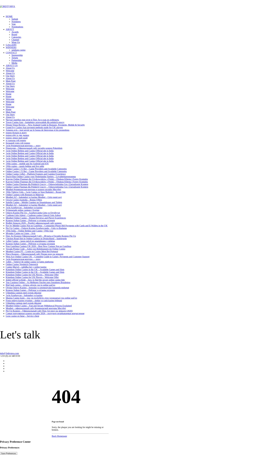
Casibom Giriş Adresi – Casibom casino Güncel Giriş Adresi (33, 215)
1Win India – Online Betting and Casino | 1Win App (29, 231)
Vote (14, 24)
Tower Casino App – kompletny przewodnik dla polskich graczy (35, 122)
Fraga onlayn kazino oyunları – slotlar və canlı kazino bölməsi (34, 300)
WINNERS (11, 47)
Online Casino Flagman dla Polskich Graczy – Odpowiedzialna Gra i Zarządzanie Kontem (47, 184)
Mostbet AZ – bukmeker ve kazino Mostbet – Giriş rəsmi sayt (34, 197)
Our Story (10, 76)
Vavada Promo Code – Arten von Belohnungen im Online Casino (35, 249)
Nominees (16, 21)
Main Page (11, 81)
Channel (15, 39)
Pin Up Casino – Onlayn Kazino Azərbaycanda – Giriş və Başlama (36, 228)
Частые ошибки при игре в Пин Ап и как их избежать (32, 120)
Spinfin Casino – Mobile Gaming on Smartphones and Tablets (34, 202)
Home (8, 94)
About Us (10, 68)
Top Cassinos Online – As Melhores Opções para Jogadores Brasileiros (38, 282)
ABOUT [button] (10, 29)
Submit (15, 19)
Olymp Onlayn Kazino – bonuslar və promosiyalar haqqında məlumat (37, 287)
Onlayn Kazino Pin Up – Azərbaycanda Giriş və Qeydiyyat (33, 213)
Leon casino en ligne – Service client (22, 316)
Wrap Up (16, 42)
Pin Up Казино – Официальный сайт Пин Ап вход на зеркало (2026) (39, 311)
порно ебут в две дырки (17, 135)
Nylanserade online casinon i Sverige (22, 210)
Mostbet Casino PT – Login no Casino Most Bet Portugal (32, 251)
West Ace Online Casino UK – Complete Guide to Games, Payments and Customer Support (47, 256)
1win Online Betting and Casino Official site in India (30, 151)
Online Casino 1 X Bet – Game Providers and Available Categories (36, 169)
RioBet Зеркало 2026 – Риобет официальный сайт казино (34, 223)
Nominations (17, 27)
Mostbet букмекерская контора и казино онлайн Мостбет (33, 189)
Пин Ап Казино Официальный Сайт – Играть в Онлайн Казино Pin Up (41, 236)
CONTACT (11, 52)
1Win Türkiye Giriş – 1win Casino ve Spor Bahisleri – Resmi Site (36, 192)
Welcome (10, 70)
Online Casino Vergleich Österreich (22, 264)
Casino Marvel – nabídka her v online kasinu (26, 267)
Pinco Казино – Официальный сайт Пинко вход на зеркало (34, 254)
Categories (16, 37)
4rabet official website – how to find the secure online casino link (35, 280)
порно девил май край (17, 138)
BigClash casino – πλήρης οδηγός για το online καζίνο (30, 285)
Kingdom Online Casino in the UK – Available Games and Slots (35, 269)
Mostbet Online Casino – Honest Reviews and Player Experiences (36, 218)
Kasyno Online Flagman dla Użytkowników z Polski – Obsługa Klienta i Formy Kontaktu (47, 179)
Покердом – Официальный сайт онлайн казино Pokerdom (34, 148)
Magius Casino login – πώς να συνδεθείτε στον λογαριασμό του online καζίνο (41, 298)
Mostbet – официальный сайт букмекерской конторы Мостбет (36, 308)
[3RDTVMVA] (138, 6)
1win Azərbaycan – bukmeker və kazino (24, 207)
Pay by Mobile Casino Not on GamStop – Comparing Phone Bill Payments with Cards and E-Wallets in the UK (57, 225)
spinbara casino (18, 50)
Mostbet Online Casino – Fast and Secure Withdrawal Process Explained (39, 305)
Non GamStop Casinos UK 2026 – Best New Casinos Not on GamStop (38, 246)
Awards (15, 32)
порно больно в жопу (16, 132)
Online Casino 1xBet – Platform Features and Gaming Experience (36, 174)
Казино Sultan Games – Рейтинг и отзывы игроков (30, 220)
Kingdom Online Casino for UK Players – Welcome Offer (32, 274)
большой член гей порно (18, 143)
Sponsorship (17, 55)
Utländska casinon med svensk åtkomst (23, 293)
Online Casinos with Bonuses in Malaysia (25, 194)
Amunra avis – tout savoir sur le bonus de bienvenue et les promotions (37, 130)
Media (14, 63)
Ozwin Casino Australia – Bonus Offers (24, 200)
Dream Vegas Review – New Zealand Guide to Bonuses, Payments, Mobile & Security (45, 125)
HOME (9, 16)
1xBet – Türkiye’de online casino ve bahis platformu (29, 262)
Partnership (17, 60)
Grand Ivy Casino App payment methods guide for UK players (34, 127)
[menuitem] (141, 21)
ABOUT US (12, 65)
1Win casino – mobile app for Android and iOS (27, 163)
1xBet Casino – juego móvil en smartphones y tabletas (30, 241)
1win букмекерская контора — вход (23, 145)
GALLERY (11, 45)
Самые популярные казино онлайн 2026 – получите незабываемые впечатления (45, 313)
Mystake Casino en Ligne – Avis (20, 233)
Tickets (15, 58)
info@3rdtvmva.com (9, 353)
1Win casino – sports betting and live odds (25, 166)
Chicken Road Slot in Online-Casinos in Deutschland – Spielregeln (36, 238)
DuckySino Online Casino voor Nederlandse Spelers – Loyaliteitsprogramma (41, 176)
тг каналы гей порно (16, 140)
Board (14, 34)
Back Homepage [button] (59, 436)
